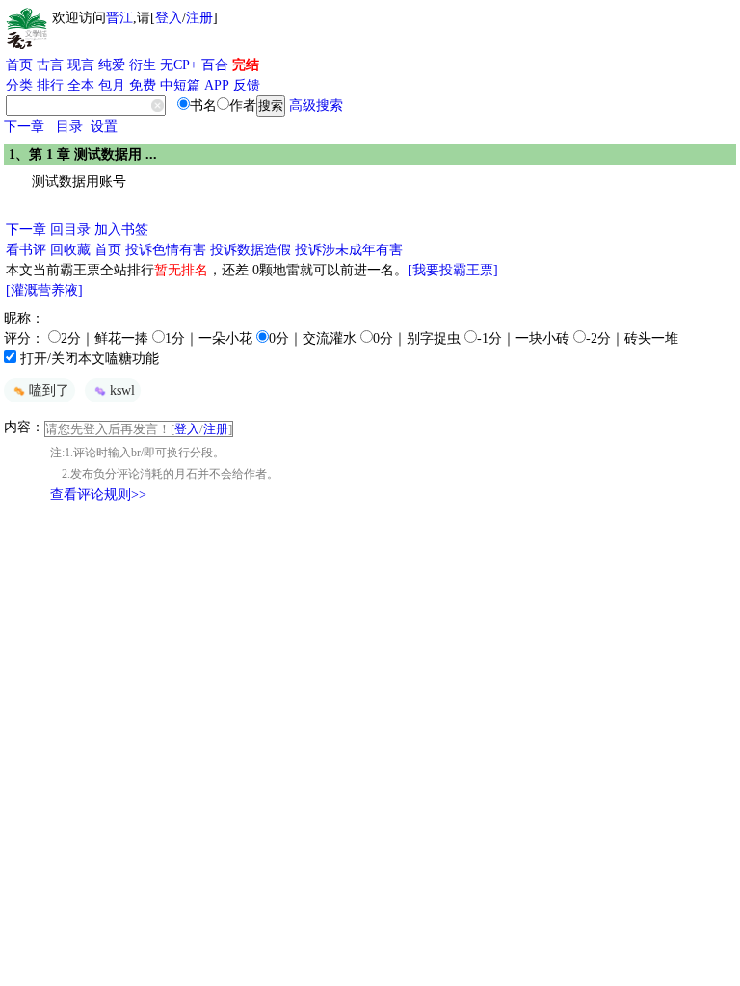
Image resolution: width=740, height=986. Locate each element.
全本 (80, 85)
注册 (199, 18)
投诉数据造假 (250, 250)
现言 (80, 65)
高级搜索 (316, 105)
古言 (50, 65)
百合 (214, 65)
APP (216, 85)
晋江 (119, 18)
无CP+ (179, 65)
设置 (104, 126)
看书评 (26, 250)
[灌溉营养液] (44, 290)
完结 (245, 65)
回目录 (70, 229)
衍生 (142, 65)
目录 (69, 126)
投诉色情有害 (165, 250)
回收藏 (70, 250)
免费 (142, 85)
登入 (168, 18)
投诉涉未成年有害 (349, 250)
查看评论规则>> (98, 494)
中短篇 (180, 85)
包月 (111, 85)
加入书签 (121, 229)
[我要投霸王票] (453, 270)
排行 (50, 85)
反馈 (246, 85)
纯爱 (111, 65)
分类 (19, 85)
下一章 (24, 126)
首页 (19, 65)
